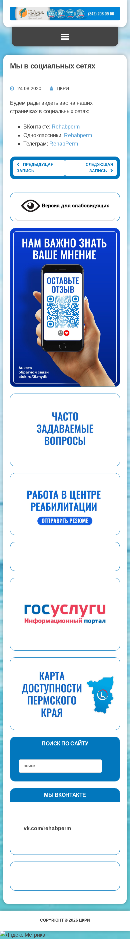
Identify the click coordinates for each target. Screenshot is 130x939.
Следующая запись (99, 167)
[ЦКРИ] (65, 13)
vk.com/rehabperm (44, 828)
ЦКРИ (63, 88)
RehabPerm (63, 144)
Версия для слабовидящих (74, 205)
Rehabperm (66, 127)
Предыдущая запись (35, 167)
